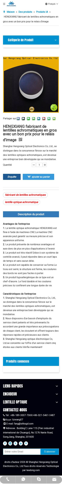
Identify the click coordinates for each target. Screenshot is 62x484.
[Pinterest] (26, 443)
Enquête (12, 176)
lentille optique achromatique (21, 202)
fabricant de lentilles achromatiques (25, 194)
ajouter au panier (41, 176)
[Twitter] (15, 443)
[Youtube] (21, 443)
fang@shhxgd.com (23, 423)
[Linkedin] (10, 443)
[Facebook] (5, 443)
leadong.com (33, 470)
